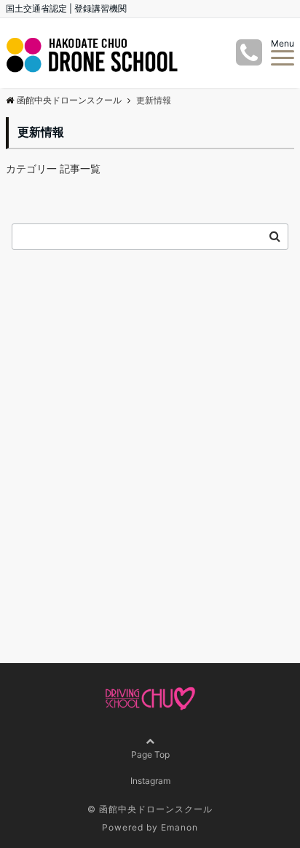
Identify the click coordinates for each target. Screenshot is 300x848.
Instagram (150, 780)
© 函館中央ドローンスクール (150, 809)
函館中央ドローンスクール (69, 100)
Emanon (179, 827)
